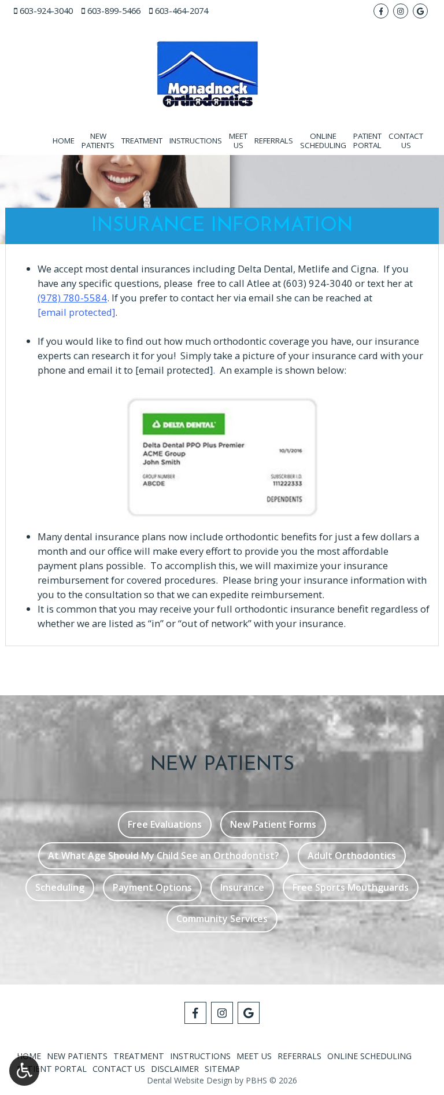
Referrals (273, 140)
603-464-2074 (181, 10)
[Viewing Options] (24, 1070)
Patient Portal (52, 1068)
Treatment (141, 140)
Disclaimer (175, 1068)
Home (64, 140)
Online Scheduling (369, 1055)
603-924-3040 (46, 10)
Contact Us (118, 1068)
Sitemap (222, 1068)
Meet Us (254, 1055)
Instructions (195, 140)
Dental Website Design (189, 1080)
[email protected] (174, 370)
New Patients (77, 1055)
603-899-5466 (113, 10)
